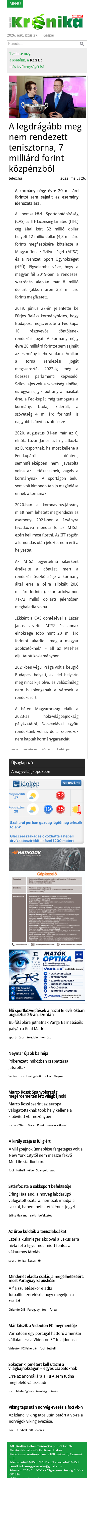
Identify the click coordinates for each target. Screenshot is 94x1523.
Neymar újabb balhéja (28, 1053)
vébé (30, 1170)
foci (11, 1170)
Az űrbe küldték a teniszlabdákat (37, 1231)
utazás (53, 1391)
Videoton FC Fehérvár (23, 1348)
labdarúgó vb (25, 1391)
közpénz (47, 749)
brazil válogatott (30, 1076)
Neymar (59, 1076)
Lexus (32, 1260)
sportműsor (17, 1037)
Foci (11, 1430)
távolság (41, 1391)
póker (47, 1076)
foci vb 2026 (17, 1125)
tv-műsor (46, 1037)
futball (20, 1170)
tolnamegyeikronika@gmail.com (40, 1466)
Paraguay (33, 1309)
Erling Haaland (18, 1215)
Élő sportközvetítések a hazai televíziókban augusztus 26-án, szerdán (46, 1012)
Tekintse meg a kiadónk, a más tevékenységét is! (27, 60)
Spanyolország (45, 1170)
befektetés (45, 1215)
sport (12, 1260)
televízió (32, 1037)
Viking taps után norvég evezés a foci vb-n (46, 1407)
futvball (22, 1430)
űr (39, 1260)
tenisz (14, 749)
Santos (13, 1076)
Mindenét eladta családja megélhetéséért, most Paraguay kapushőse (46, 1278)
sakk (33, 1215)
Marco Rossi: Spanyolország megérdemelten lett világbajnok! (37, 1094)
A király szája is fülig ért (29, 1141)
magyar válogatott (58, 1125)
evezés (39, 1430)
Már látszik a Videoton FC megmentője (43, 1325)
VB (31, 1430)
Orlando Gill (17, 1309)
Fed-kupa (63, 749)
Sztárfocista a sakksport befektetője (40, 1186)
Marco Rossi (36, 1125)
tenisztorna (30, 749)
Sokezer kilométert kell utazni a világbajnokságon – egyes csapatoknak (43, 1366)
